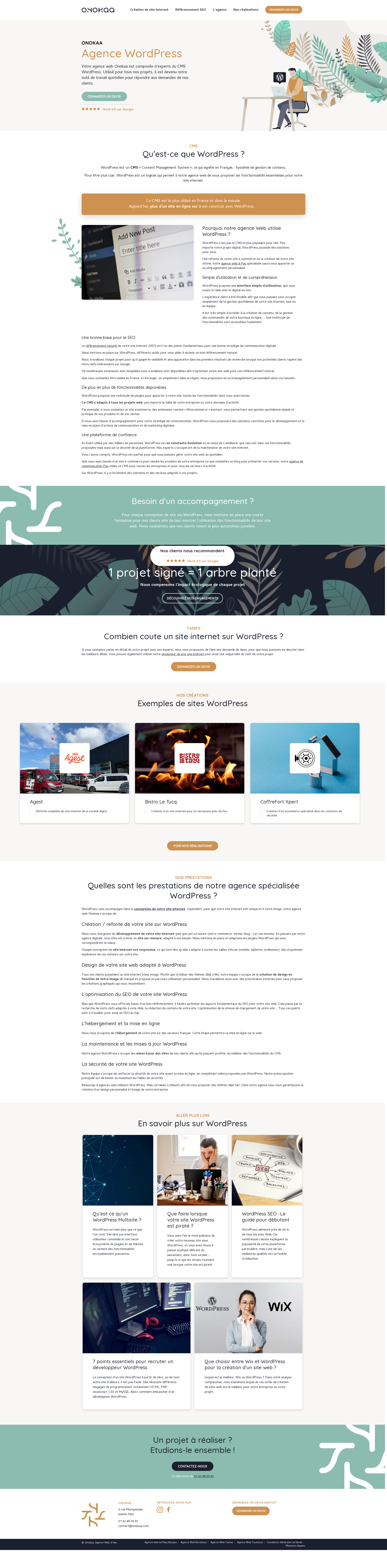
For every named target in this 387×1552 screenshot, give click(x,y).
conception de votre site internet (159, 909)
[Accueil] (98, 10)
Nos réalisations (245, 10)
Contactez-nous (192, 1466)
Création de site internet (149, 10)
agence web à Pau (233, 264)
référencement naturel (101, 346)
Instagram (160, 1510)
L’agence (220, 10)
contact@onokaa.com (133, 1526)
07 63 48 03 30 (204, 1476)
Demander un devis (283, 10)
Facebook (169, 1510)
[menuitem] (149, 10)
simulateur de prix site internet (182, 654)
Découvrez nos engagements (192, 598)
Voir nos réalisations (192, 846)
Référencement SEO (190, 10)
